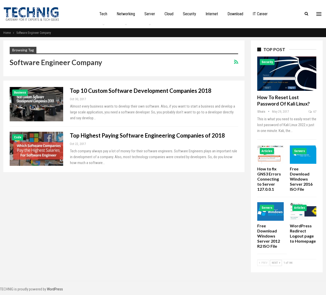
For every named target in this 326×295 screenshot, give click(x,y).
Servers (299, 151)
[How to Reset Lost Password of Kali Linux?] (286, 73)
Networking (126, 13)
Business (20, 92)
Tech (103, 13)
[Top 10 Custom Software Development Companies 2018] (36, 104)
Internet (212, 13)
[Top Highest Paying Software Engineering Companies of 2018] (36, 149)
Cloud (169, 13)
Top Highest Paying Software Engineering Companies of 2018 (147, 135)
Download (235, 13)
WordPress (55, 289)
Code (17, 137)
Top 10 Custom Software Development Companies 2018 (140, 90)
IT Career (260, 13)
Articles (267, 151)
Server (149, 13)
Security (189, 13)
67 (314, 111)
